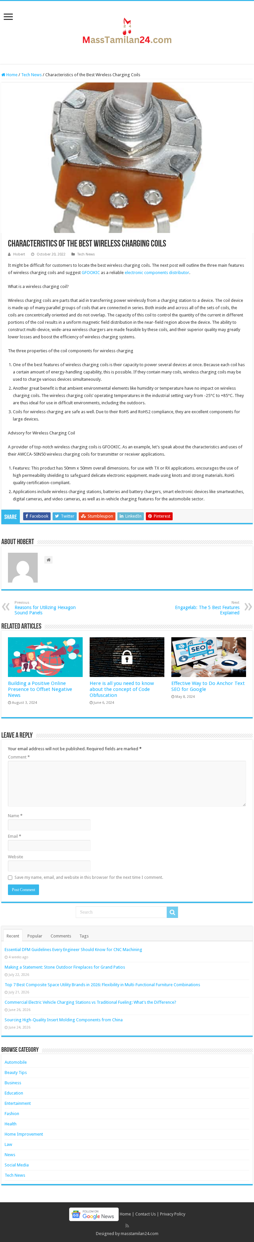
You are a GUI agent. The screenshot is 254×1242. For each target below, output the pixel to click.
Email (14, 836)
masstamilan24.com (139, 1233)
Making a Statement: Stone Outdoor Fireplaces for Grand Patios (65, 967)
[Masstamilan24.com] (127, 31)
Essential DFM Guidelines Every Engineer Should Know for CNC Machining (73, 949)
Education (14, 1093)
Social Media (17, 1164)
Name (15, 815)
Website (15, 856)
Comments (61, 935)
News (10, 1154)
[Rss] (127, 1226)
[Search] (172, 912)
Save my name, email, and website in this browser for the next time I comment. (89, 877)
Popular (34, 935)
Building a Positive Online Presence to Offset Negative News (40, 689)
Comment (19, 757)
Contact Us (145, 1214)
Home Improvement (24, 1134)
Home (11, 74)
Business (13, 1082)
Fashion (12, 1113)
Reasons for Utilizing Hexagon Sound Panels (45, 607)
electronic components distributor (157, 272)
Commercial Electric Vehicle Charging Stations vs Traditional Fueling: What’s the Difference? (90, 1002)
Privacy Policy (172, 1214)
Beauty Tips (16, 1072)
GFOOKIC (91, 272)
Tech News (31, 74)
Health (11, 1123)
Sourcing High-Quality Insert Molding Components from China (64, 1019)
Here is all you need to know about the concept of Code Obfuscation (122, 689)
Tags (84, 935)
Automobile (16, 1062)
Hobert (19, 254)
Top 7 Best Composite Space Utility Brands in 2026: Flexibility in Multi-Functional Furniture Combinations (102, 984)
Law (8, 1144)
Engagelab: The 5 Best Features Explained (207, 607)
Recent (13, 935)
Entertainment (18, 1103)
